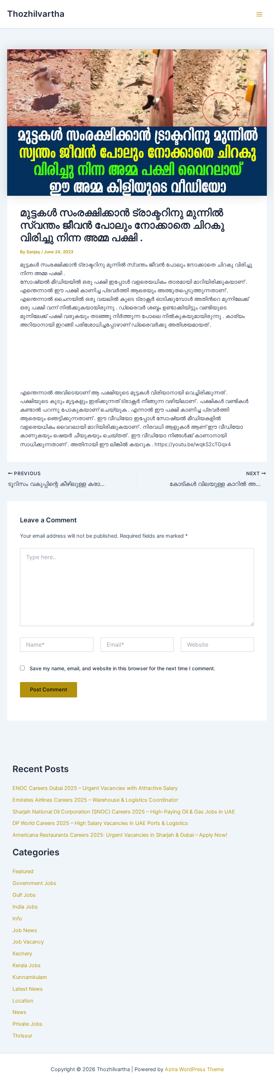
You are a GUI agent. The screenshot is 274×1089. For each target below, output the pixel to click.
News (19, 1012)
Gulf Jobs (24, 895)
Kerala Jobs (26, 965)
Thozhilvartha (36, 14)
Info (17, 918)
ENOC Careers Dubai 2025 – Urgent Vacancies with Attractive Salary (95, 788)
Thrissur (22, 1036)
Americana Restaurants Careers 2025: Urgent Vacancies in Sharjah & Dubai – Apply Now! (119, 835)
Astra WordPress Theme (194, 1069)
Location (23, 1001)
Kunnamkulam (29, 977)
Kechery (22, 953)
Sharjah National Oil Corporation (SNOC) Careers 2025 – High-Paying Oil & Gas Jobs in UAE (123, 812)
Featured (23, 871)
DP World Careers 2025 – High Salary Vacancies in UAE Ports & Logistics (100, 823)
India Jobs (25, 907)
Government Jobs (34, 883)
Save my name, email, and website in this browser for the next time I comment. (122, 668)
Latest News (27, 989)
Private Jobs (27, 1024)
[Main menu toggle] (259, 14)
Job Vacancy (28, 942)
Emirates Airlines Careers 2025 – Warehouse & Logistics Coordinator (95, 800)
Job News (24, 930)
